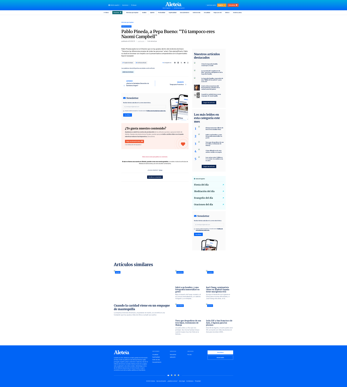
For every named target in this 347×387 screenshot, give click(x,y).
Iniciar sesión (212, 5)
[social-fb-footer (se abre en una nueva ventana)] (172, 375)
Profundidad (161, 12)
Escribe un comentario (155, 177)
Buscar (134, 5)
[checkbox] (123, 111)
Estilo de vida (196, 12)
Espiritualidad (172, 12)
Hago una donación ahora (133, 141)
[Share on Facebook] (175, 62)
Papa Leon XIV (218, 12)
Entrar (160, 170)
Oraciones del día (203, 204)
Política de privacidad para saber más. (156, 111)
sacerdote (180, 272)
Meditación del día (204, 191)
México (227, 12)
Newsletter (173, 354)
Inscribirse (127, 115)
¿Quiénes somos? (172, 381)
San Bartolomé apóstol (179, 8)
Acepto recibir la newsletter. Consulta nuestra (145, 111)
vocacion (210, 272)
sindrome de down (127, 72)
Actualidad (207, 12)
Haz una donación (161, 381)
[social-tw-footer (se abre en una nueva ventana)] (175, 375)
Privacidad (198, 381)
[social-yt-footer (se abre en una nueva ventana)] (168, 375)
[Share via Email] (184, 62)
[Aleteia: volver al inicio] (173, 4)
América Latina (237, 12)
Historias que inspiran (132, 12)
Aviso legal (182, 381)
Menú (107, 12)
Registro (220, 5)
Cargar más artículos (209, 102)
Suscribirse (220, 352)
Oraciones (116, 12)
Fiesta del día (201, 184)
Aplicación (173, 357)
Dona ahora (232, 5)
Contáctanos (189, 381)
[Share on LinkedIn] (178, 62)
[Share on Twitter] (181, 62)
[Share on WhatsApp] (188, 62)
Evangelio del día (203, 198)
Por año (189, 354)
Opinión (152, 12)
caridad (118, 272)
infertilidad (180, 305)
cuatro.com (141, 41)
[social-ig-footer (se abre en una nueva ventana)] (178, 375)
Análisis (144, 12)
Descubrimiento (184, 12)
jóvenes (210, 305)
